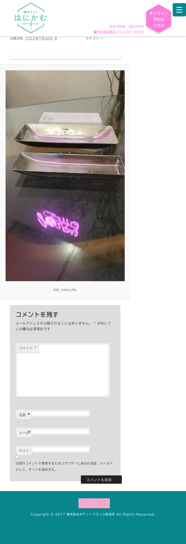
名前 (24, 415)
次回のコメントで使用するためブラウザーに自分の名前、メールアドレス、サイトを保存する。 (64, 466)
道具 (108, 38)
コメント (27, 348)
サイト (24, 450)
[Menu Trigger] (179, 9)
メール (25, 433)
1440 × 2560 (72, 38)
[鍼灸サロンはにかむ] (31, 18)
